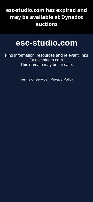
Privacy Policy (62, 79)
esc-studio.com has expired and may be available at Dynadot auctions (46, 16)
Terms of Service (34, 79)
